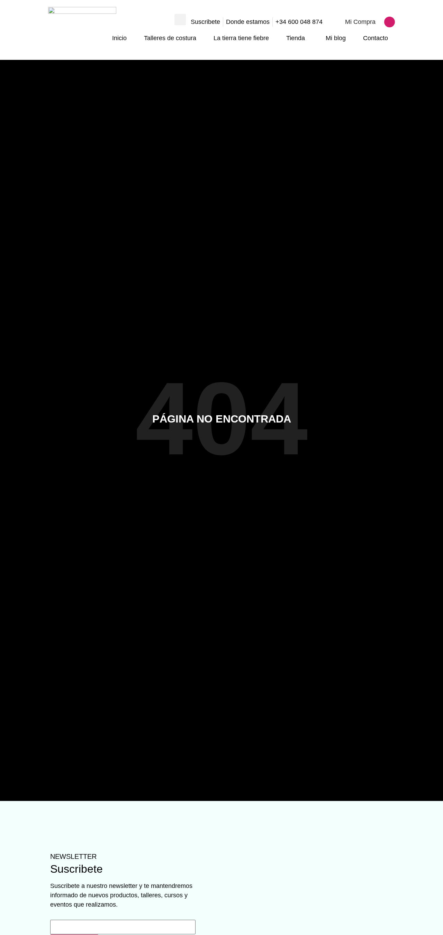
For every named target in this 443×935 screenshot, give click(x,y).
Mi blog (336, 38)
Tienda (295, 38)
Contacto (375, 38)
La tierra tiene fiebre (241, 38)
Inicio (119, 38)
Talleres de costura (170, 38)
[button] (180, 19)
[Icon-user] (389, 22)
